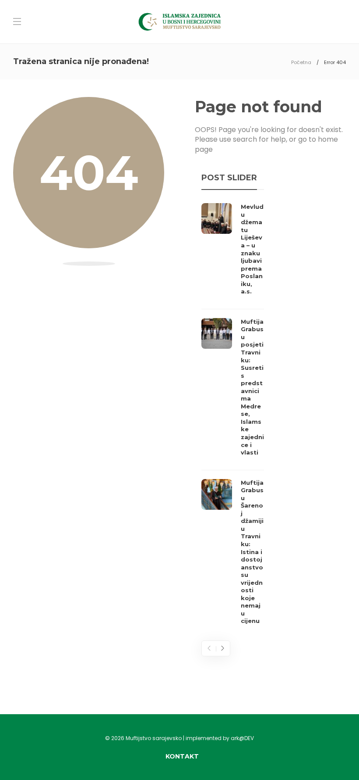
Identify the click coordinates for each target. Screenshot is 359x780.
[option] (232, 416)
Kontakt (182, 756)
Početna (301, 62)
